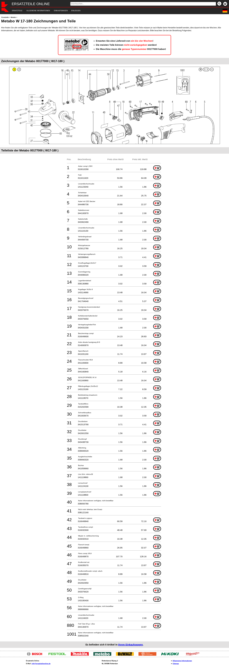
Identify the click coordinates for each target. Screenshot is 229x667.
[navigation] (111, 10)
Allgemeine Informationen (182, 661)
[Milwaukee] (193, 655)
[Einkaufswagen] (225, 3)
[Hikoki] (171, 655)
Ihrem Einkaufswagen (130, 644)
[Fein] (148, 655)
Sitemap (176, 664)
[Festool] (58, 655)
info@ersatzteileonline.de (41, 664)
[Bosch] (36, 655)
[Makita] (81, 655)
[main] (114, 332)
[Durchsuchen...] (219, 3)
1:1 (206, 69)
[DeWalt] (126, 655)
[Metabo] (103, 655)
